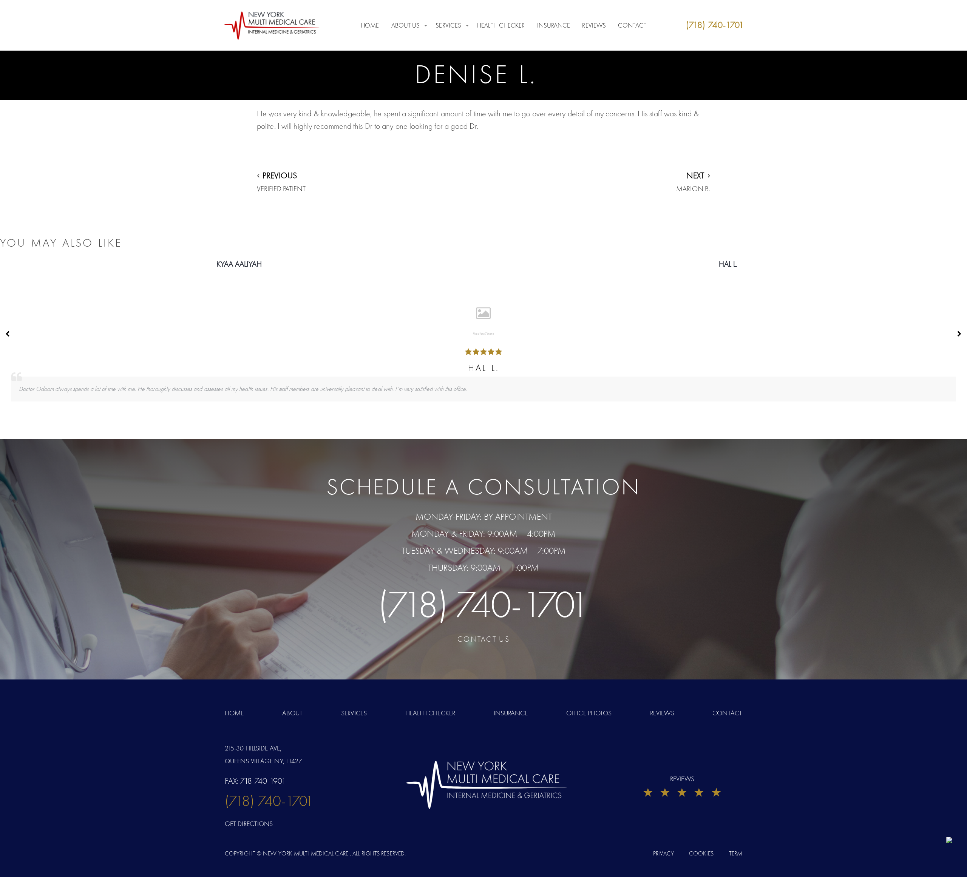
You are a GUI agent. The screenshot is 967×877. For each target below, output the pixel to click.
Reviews (594, 25)
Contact (632, 25)
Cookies (701, 853)
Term (735, 853)
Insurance (553, 25)
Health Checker (501, 25)
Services (448, 25)
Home (370, 25)
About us (405, 25)
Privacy (663, 853)
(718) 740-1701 (484, 604)
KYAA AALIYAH (239, 264)
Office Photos (589, 713)
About (292, 713)
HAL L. (728, 264)
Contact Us (483, 639)
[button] (959, 334)
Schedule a (483, 486)
